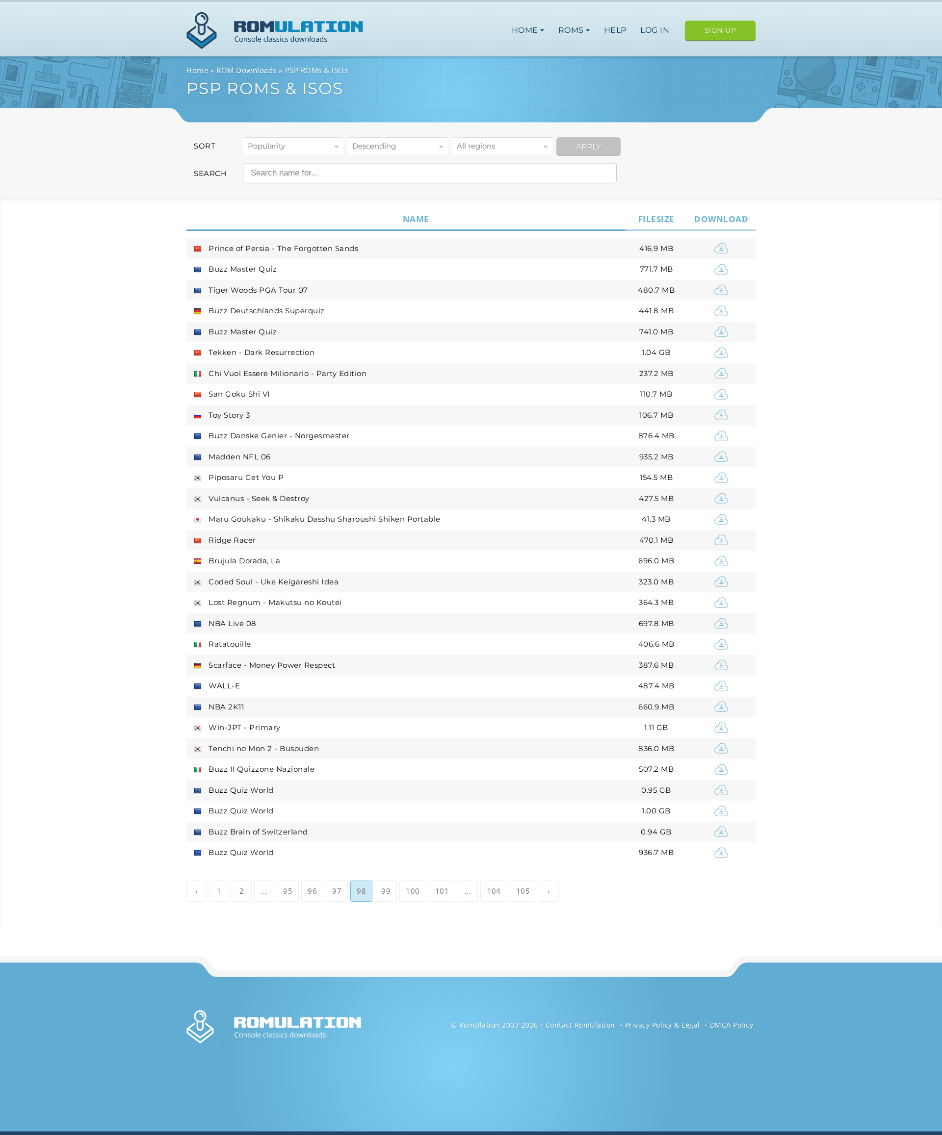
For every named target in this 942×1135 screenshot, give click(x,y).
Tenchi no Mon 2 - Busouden (264, 748)
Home (526, 30)
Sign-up (720, 30)
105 (523, 891)
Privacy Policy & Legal (662, 1025)
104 (494, 891)
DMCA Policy (732, 1025)
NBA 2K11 (226, 706)
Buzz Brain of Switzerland (258, 831)
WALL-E (224, 685)
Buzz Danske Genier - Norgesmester (279, 435)
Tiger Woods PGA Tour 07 (258, 290)
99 (386, 891)
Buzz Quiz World (241, 790)
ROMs (572, 30)
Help (615, 30)
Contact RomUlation (580, 1025)
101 (442, 891)
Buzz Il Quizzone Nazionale (261, 769)
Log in (654, 30)
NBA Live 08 (233, 623)
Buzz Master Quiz (243, 269)
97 (336, 891)
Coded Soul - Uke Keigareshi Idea (274, 581)
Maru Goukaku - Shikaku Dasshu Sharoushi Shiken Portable (325, 519)
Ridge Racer (232, 540)
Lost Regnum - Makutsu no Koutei (275, 602)
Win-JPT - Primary (245, 727)
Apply (588, 146)
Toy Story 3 (229, 415)
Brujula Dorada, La (244, 560)
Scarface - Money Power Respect (272, 665)
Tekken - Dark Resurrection (261, 352)
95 (287, 891)
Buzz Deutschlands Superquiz (267, 310)
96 (312, 891)
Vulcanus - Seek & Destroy (259, 498)
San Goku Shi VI (239, 394)
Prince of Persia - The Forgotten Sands (283, 248)
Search (210, 173)
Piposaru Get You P (246, 477)
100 (413, 891)
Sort (204, 146)
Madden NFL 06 (240, 456)
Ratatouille (230, 644)
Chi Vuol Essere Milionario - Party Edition (287, 373)
